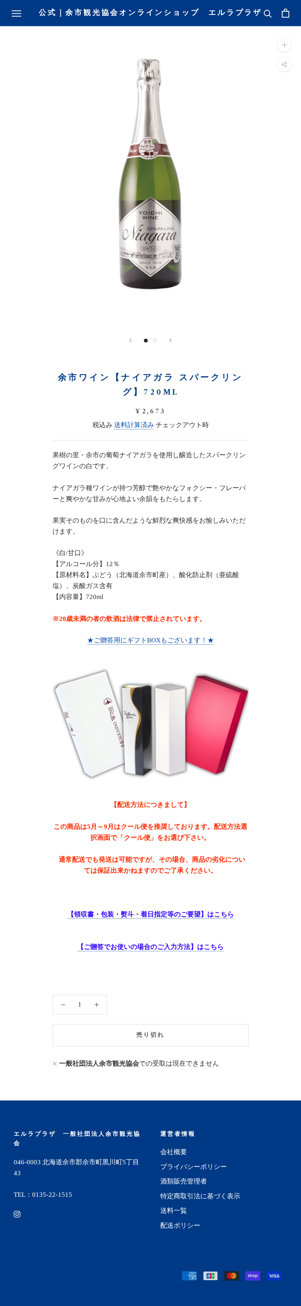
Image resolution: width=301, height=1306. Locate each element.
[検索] (268, 13)
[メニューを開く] (16, 13)
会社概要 (173, 1152)
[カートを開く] (285, 13)
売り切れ (150, 1035)
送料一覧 (173, 1210)
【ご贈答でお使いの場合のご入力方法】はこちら (150, 947)
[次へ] (170, 340)
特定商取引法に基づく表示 (200, 1196)
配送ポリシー (180, 1225)
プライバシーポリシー (193, 1167)
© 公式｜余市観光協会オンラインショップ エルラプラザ (99, 1271)
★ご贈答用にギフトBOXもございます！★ (150, 640)
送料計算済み (134, 425)
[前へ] (130, 340)
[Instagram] (17, 1214)
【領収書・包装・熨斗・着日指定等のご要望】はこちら (150, 914)
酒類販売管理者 (183, 1181)
